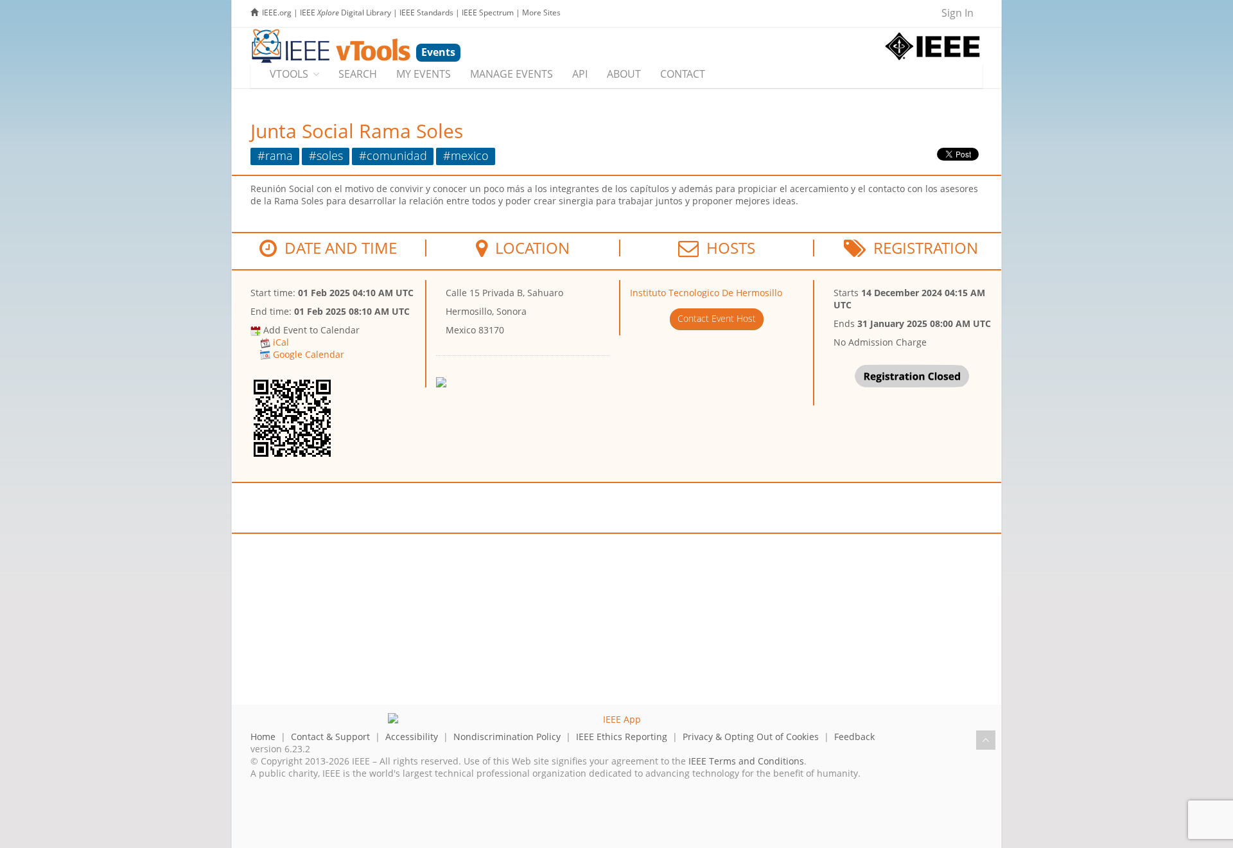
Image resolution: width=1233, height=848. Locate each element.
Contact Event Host (717, 318)
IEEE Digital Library (345, 12)
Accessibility (411, 736)
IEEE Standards (426, 12)
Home (262, 736)
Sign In (957, 13)
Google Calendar (308, 354)
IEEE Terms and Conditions (746, 761)
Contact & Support (330, 736)
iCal (281, 342)
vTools (289, 74)
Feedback (854, 736)
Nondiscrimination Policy (507, 736)
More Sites (541, 12)
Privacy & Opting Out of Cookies (751, 736)
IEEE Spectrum (488, 12)
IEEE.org (277, 12)
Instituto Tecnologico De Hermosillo (706, 293)
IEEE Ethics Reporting (621, 736)
